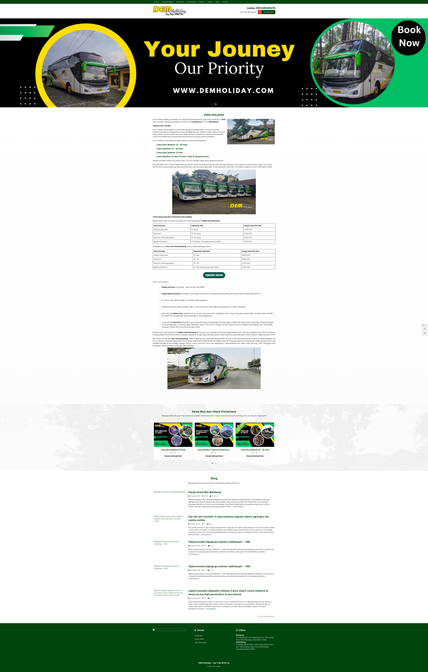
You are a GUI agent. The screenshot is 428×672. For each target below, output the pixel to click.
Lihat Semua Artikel (266, 616)
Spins (211, 524)
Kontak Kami (269, 12)
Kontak (225, 2)
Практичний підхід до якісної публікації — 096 (219, 541)
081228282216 (265, 8)
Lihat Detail (175, 435)
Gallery (209, 2)
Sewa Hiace (191, 2)
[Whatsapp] (425, 328)
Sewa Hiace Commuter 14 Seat (214, 450)
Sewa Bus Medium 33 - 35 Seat (172, 145)
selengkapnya (238, 507)
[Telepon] (425, 333)
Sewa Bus (180, 2)
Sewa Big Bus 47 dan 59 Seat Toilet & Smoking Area (183, 156)
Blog (217, 2)
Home (156, 2)
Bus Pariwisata (167, 2)
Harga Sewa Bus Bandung (204, 492)
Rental (201, 2)
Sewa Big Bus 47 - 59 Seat (170, 149)
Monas (155, 341)
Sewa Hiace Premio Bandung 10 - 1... (255, 450)
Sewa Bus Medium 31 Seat (170, 152)
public (212, 545)
